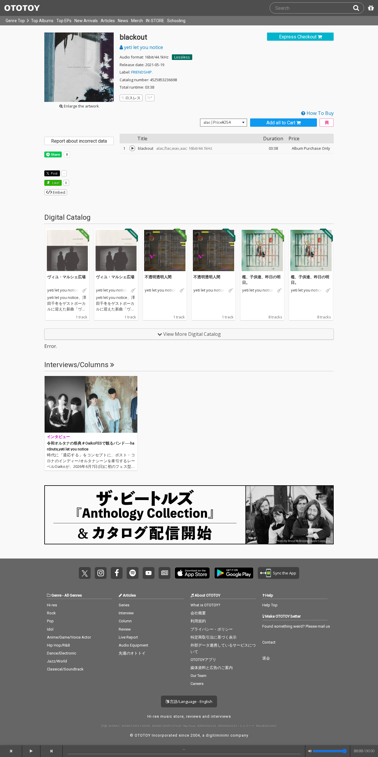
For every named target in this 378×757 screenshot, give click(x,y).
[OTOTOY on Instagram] (101, 573)
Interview (126, 613)
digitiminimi (217, 735)
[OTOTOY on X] (85, 573)
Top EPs (63, 20)
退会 (266, 658)
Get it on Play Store (234, 573)
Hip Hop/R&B (58, 645)
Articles (108, 20)
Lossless (182, 57)
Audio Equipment (133, 645)
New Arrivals (86, 20)
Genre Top (15, 20)
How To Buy (319, 113)
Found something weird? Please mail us (296, 626)
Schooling (176, 20)
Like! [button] (55, 182)
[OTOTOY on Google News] (164, 573)
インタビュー (58, 436)
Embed (58, 192)
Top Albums (42, 20)
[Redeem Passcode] (370, 8)
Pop (50, 621)
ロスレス (133, 97)
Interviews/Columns (77, 365)
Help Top (270, 605)
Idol (50, 629)
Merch (137, 20)
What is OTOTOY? (205, 605)
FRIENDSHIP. (142, 72)
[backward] (11, 751)
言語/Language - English (190, 701)
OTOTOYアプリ (203, 659)
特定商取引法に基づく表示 (213, 637)
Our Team (198, 675)
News (123, 20)
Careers (196, 683)
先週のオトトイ (132, 653)
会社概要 (198, 613)
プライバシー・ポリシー (211, 629)
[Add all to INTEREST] (326, 123)
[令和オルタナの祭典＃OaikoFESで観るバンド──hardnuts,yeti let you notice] (91, 404)
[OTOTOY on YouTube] (148, 573)
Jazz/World (57, 661)
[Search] (358, 8)
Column (125, 621)
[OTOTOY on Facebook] (117, 573)
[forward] (51, 751)
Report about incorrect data (79, 141)
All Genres (73, 595)
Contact (269, 642)
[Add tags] (150, 98)
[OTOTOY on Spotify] (133, 573)
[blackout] (132, 148)
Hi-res (52, 605)
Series (124, 605)
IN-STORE (155, 20)
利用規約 (198, 621)
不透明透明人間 (158, 276)
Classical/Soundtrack (65, 669)
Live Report (128, 637)
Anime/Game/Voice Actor (69, 637)
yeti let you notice (143, 47)
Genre (56, 595)
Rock (51, 613)
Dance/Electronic (61, 653)
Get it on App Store (192, 573)
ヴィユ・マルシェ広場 (66, 276)
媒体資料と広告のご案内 (211, 667)
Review (125, 629)
